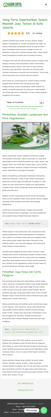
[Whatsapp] (43, 410)
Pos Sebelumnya (25, 383)
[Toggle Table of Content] (40, 103)
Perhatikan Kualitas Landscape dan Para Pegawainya (25, 106)
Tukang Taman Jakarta (19, 224)
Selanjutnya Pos (25, 390)
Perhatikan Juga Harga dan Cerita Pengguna (23, 108)
